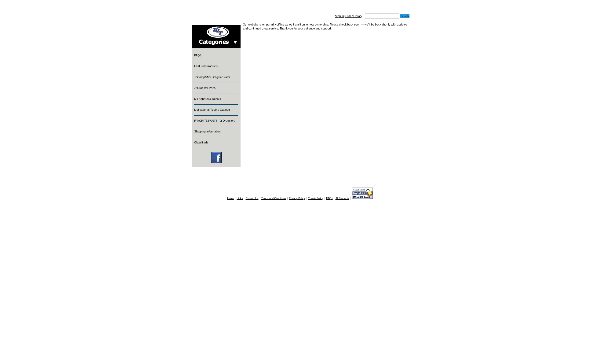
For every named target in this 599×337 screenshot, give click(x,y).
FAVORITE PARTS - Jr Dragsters (214, 120)
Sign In (339, 16)
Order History (353, 16)
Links (240, 198)
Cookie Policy (315, 198)
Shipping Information (207, 131)
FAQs (329, 198)
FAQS (197, 55)
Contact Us (252, 198)
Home (230, 198)
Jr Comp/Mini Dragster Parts (212, 77)
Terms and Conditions (273, 198)
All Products (342, 198)
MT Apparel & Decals (207, 99)
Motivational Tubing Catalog (212, 109)
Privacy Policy (297, 198)
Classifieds (201, 142)
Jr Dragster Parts (204, 88)
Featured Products (206, 66)
